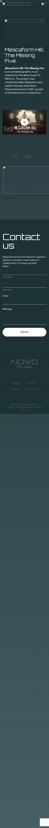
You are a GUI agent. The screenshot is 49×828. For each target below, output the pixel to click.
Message (7, 309)
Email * (6, 296)
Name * (6, 266)
